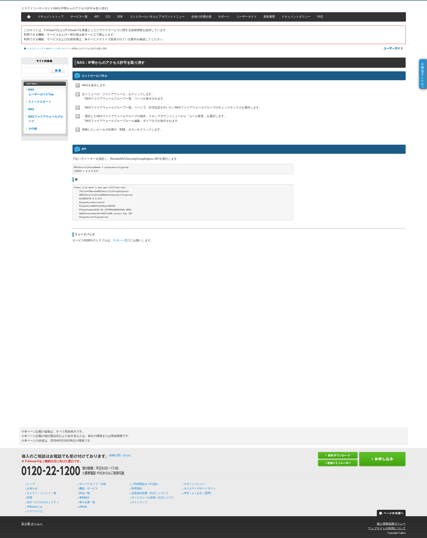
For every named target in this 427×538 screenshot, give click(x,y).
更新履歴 (269, 16)
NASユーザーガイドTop (41, 92)
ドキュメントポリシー (296, 16)
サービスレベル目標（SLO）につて (152, 497)
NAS (48, 48)
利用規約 (136, 488)
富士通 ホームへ (31, 523)
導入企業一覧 (87, 502)
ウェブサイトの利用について (387, 528)
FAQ (320, 16)
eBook (83, 506)
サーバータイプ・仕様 (92, 484)
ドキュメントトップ (51, 16)
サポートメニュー (194, 484)
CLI (108, 16)
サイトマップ (139, 502)
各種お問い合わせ (120, 455)
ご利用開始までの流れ (144, 484)
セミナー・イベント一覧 (41, 493)
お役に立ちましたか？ (422, 74)
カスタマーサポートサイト (200, 488)
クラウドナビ (35, 511)
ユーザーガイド (246, 16)
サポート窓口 (121, 240)
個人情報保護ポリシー (391, 523)
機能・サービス (88, 488)
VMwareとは (34, 506)
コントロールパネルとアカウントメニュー (157, 16)
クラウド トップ (35, 48)
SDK (120, 16)
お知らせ (32, 488)
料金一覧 (84, 493)
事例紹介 (84, 497)
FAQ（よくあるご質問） (198, 493)
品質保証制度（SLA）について (150, 493)
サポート (224, 16)
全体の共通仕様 (201, 16)
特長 (29, 497)
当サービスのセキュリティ (43, 502)
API (96, 16)
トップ (31, 484)
